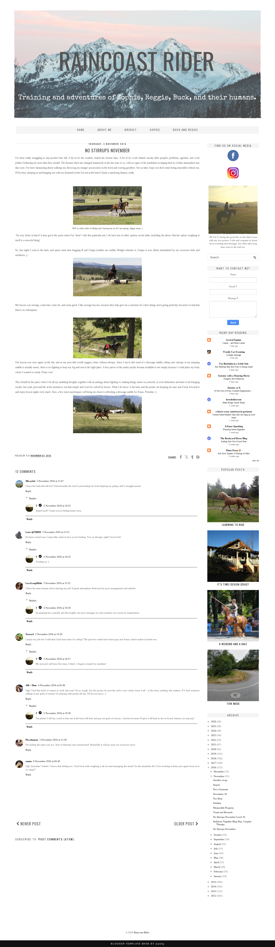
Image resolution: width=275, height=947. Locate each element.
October (218, 835)
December (219, 771)
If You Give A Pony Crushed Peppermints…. (233, 391)
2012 (213, 895)
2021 (213, 744)
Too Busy (218, 798)
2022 (213, 740)
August (217, 844)
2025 (213, 726)
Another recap (220, 780)
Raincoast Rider (141, 932)
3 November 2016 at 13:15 (55, 532)
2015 (213, 882)
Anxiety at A (233, 387)
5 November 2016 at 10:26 (57, 608)
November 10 (220, 794)
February (218, 871)
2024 (213, 730)
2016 (213, 767)
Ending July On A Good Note (234, 441)
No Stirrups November (224, 829)
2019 (213, 753)
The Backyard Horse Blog (233, 438)
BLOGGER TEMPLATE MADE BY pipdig (137, 943)
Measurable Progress (223, 807)
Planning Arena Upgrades (234, 429)
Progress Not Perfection (234, 379)
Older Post (185, 823)
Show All (255, 461)
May (216, 857)
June (216, 853)
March (217, 867)
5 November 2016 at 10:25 (57, 505)
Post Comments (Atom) (56, 839)
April (216, 862)
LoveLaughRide (34, 583)
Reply (28, 491)
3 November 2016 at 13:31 (56, 583)
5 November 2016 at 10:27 (57, 659)
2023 (213, 735)
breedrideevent (233, 399)
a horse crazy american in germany (233, 411)
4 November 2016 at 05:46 (51, 685)
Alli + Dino (31, 685)
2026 (213, 721)
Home (81, 130)
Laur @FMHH (33, 532)
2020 (213, 749)
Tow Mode (233, 703)
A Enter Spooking (234, 426)
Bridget (131, 130)
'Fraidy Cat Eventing (234, 352)
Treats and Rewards (222, 812)
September (219, 839)
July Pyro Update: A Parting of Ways (234, 453)
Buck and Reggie (185, 130)
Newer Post (30, 823)
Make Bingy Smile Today (234, 402)
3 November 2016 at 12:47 (50, 481)
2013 (213, 891)
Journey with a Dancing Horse (234, 375)
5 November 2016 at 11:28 (53, 739)
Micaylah (30, 481)
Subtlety (217, 803)
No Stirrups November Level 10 (229, 817)
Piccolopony (32, 739)
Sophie (155, 130)
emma (29, 761)
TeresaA (30, 634)
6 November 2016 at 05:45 (46, 761)
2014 (213, 886)
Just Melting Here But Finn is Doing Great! (234, 367)
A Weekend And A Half (233, 644)
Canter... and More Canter (234, 343)
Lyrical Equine (233, 340)
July (216, 848)
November (219, 776)
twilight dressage (233, 355)
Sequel (216, 785)
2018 (213, 758)
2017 (213, 763)
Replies (32, 498)
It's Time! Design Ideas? (233, 584)
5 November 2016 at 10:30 (57, 713)
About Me (105, 130)
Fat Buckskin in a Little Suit (233, 363)
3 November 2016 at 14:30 (48, 634)
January (218, 876)
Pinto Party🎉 (233, 450)
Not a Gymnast (220, 789)
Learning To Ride (233, 524)
